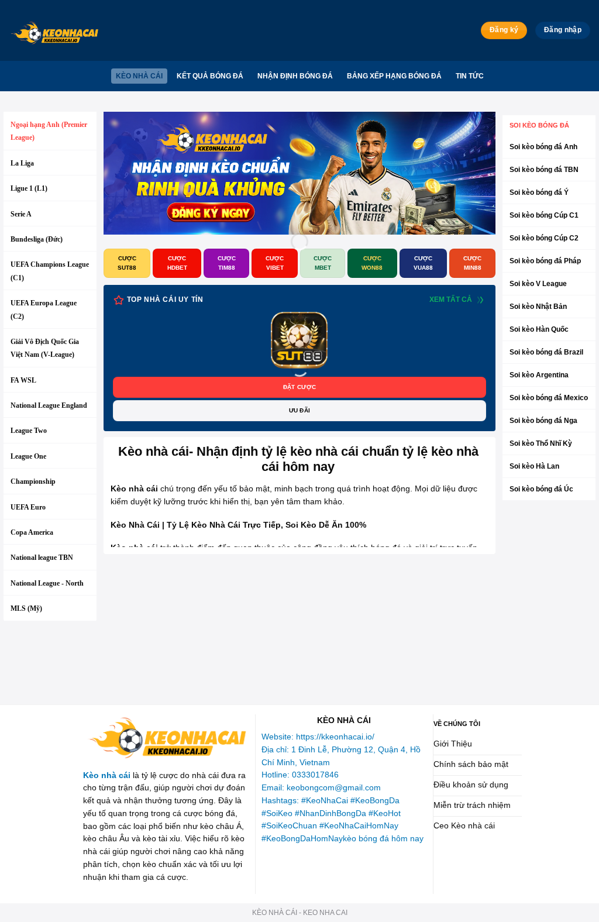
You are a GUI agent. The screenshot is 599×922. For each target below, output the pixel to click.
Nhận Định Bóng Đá (295, 76)
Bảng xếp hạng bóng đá (394, 76)
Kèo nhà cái (139, 76)
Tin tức (470, 76)
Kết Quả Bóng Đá (210, 76)
